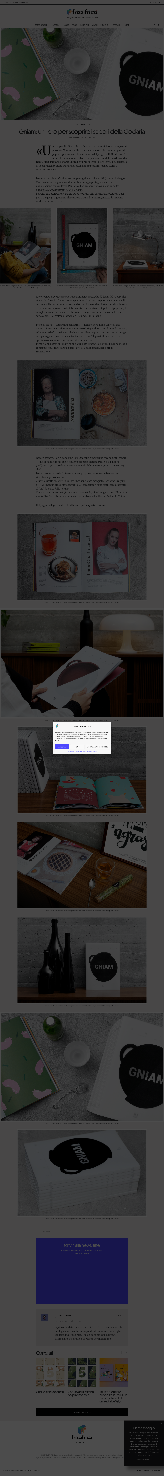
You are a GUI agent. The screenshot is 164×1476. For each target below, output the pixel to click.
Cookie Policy (71, 751)
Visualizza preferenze (97, 747)
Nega (77, 747)
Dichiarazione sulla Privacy (84, 751)
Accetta (62, 747)
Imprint (95, 751)
